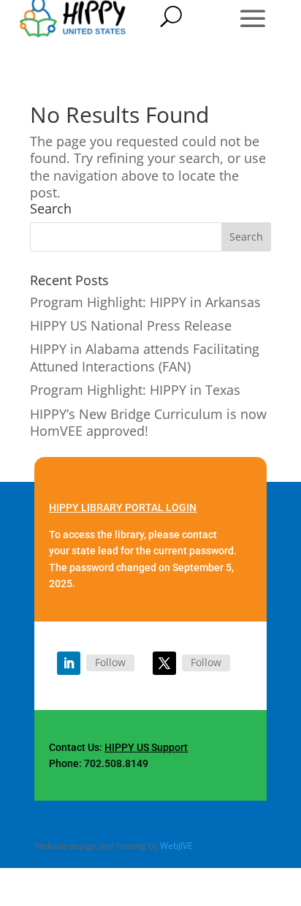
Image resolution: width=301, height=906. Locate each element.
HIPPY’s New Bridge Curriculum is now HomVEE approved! (148, 422)
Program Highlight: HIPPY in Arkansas (145, 302)
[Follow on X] (164, 663)
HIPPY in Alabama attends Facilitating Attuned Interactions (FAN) (144, 357)
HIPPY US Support (146, 747)
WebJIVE (176, 845)
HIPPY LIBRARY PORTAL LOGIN (123, 507)
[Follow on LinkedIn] (68, 663)
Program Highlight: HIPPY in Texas (135, 390)
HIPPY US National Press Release (131, 325)
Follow (110, 662)
